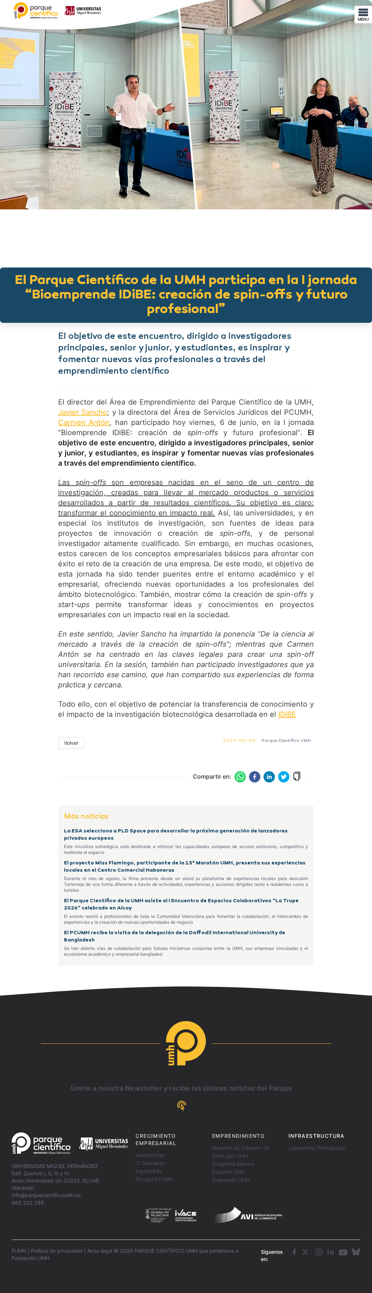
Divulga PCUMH (154, 1179)
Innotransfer (150, 1155)
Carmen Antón (83, 422)
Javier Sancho (82, 412)
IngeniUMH (149, 1171)
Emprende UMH (231, 1180)
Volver (71, 743)
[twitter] (284, 777)
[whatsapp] (240, 777)
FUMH (19, 1251)
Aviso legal (99, 1251)
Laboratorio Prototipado (316, 1148)
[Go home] (70, 1143)
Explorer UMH (228, 1172)
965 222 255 (28, 1203)
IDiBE (287, 714)
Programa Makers (233, 1164)
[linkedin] (269, 777)
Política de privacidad (56, 1251)
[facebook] (254, 777)
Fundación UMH (30, 1258)
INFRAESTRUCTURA (316, 1136)
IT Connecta (150, 1163)
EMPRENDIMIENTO (238, 1136)
